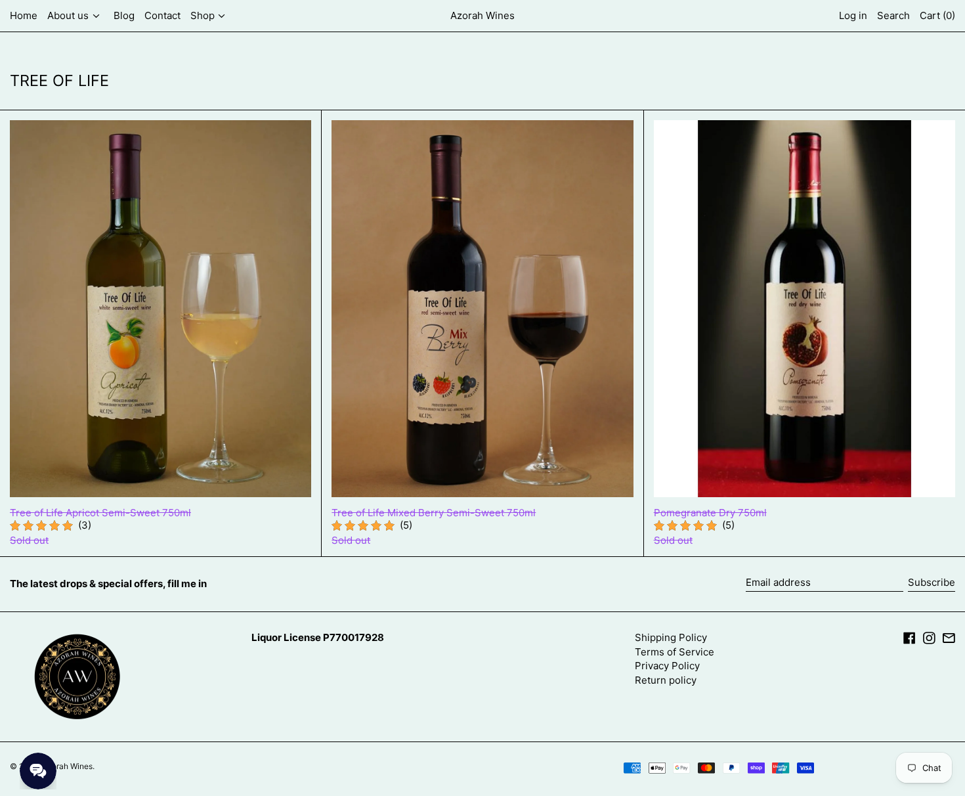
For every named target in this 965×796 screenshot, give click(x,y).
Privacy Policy (667, 665)
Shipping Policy (671, 637)
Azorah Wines (482, 15)
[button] (893, 16)
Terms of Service (674, 652)
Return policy (666, 680)
